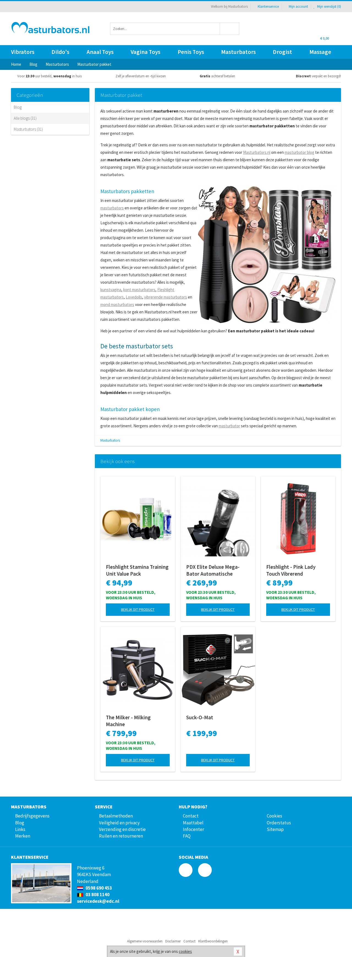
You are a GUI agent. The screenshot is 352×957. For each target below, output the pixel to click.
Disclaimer (173, 941)
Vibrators (22, 52)
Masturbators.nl (256, 152)
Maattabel (193, 823)
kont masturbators (139, 289)
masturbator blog (299, 152)
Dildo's (60, 52)
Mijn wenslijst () (328, 6)
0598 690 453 (98, 888)
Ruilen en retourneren (121, 836)
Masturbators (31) (28, 129)
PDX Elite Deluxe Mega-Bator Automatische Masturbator (213, 570)
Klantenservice (268, 6)
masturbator (229, 425)
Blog (18, 107)
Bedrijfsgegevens (32, 816)
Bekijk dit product (138, 609)
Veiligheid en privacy (119, 823)
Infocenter (193, 829)
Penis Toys (191, 52)
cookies (185, 951)
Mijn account (298, 6)
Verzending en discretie (122, 829)
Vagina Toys (145, 52)
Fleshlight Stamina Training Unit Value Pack (137, 570)
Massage (320, 52)
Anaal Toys (100, 52)
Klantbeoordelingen (213, 941)
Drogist (282, 52)
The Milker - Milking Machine (128, 721)
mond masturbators (117, 304)
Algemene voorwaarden (145, 941)
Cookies (274, 816)
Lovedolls (134, 297)
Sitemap (275, 829)
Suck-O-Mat (199, 717)
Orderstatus (279, 823)
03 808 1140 (97, 895)
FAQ (187, 836)
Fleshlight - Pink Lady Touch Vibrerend (290, 570)
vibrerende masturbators (165, 297)
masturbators (112, 207)
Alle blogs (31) (25, 118)
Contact (191, 816)
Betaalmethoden (116, 816)
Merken (22, 836)
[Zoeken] (230, 29)
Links (20, 829)
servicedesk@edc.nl (98, 901)
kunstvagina (110, 289)
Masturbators (238, 52)
